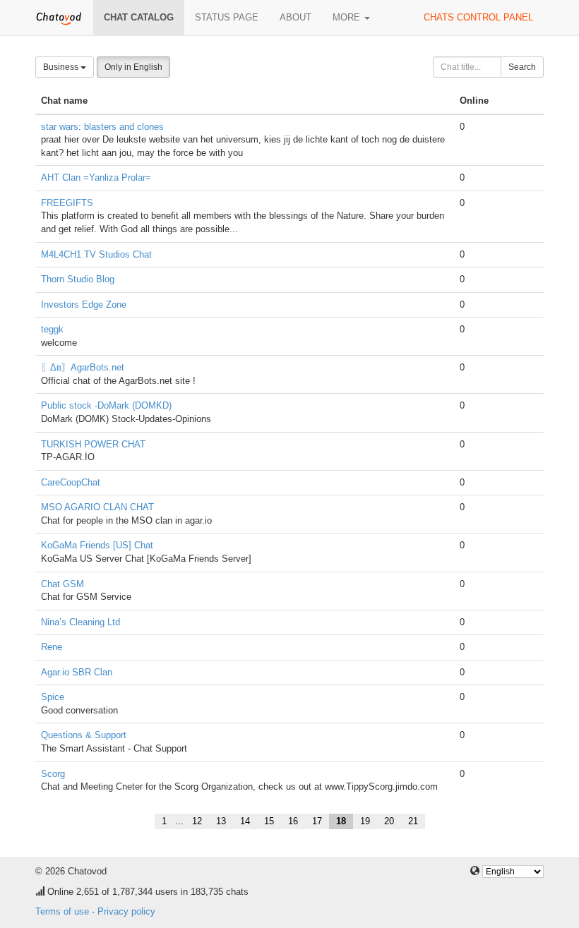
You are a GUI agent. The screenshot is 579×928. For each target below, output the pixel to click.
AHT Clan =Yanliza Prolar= (96, 177)
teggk (52, 329)
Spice (52, 697)
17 (317, 821)
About (295, 17)
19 (365, 821)
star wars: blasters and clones (102, 126)
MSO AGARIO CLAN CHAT (97, 507)
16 (293, 821)
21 (413, 821)
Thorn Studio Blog (77, 279)
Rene (51, 646)
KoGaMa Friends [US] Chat (97, 545)
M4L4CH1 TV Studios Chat (96, 254)
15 (269, 821)
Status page (226, 17)
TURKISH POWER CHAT (93, 444)
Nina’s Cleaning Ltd (80, 622)
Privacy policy (126, 911)
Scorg (53, 774)
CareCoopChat (70, 482)
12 (197, 821)
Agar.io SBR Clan (76, 672)
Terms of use (62, 911)
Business (61, 67)
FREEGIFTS (67, 203)
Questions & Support (83, 735)
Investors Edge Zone (83, 304)
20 (389, 821)
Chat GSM (62, 584)
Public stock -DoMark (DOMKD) (106, 405)
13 (221, 821)
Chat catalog (139, 17)
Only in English (133, 67)
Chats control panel (478, 17)
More (348, 17)
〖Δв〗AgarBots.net (82, 367)
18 (341, 821)
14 (245, 821)
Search (522, 67)
